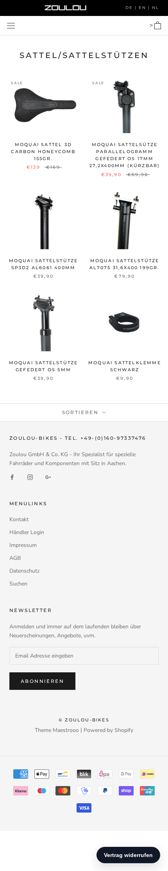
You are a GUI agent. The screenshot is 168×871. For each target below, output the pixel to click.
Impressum (23, 545)
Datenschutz (24, 571)
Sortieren (81, 412)
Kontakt (19, 519)
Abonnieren (42, 681)
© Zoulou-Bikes (84, 720)
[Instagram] (30, 476)
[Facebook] (12, 476)
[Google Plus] (48, 476)
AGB (15, 558)
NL (155, 7)
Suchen (18, 583)
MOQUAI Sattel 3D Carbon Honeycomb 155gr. (43, 151)
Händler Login (26, 532)
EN (143, 7)
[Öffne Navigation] (11, 25)
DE (130, 7)
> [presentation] (152, 25)
